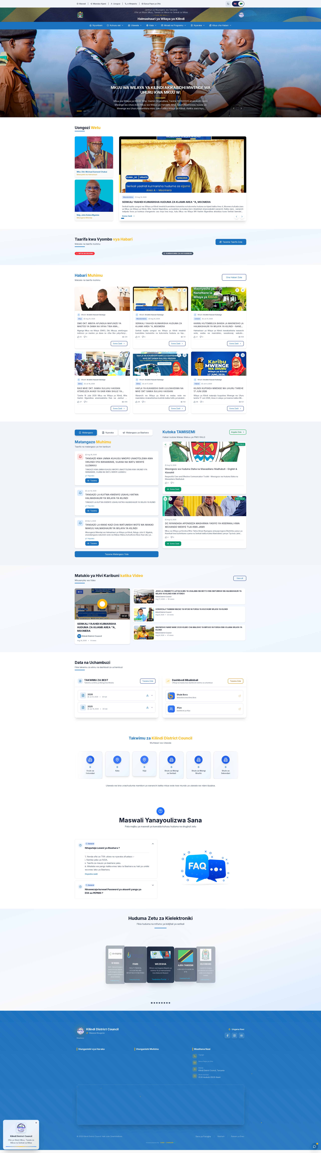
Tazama (93, 487)
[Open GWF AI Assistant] (314, 1146)
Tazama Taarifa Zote (232, 249)
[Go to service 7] (167, 1010)
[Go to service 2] (154, 1010)
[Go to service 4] (159, 1010)
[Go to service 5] (162, 1010)
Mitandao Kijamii (99, 4)
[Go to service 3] (157, 1010)
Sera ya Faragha (203, 1143)
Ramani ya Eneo (237, 1143)
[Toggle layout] (36, 1122)
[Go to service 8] (169, 1010)
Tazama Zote (147, 688)
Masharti (221, 1143)
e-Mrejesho (132, 4)
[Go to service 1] (152, 1010)
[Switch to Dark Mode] (228, 4)
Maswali (82, 4)
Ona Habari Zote (234, 284)
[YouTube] (241, 1042)
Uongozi (116, 4)
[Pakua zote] (147, 702)
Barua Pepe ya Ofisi (152, 4)
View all (240, 585)
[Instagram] (234, 1042)
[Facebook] (227, 1042)
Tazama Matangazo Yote (117, 561)
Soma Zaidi (130, 223)
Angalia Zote (236, 439)
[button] (116, 865)
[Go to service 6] (164, 1010)
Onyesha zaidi (91, 881)
